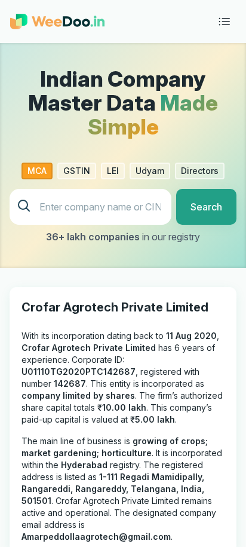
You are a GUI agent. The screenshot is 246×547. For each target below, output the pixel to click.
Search (206, 207)
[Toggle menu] (224, 21)
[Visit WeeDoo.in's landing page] (57, 21)
